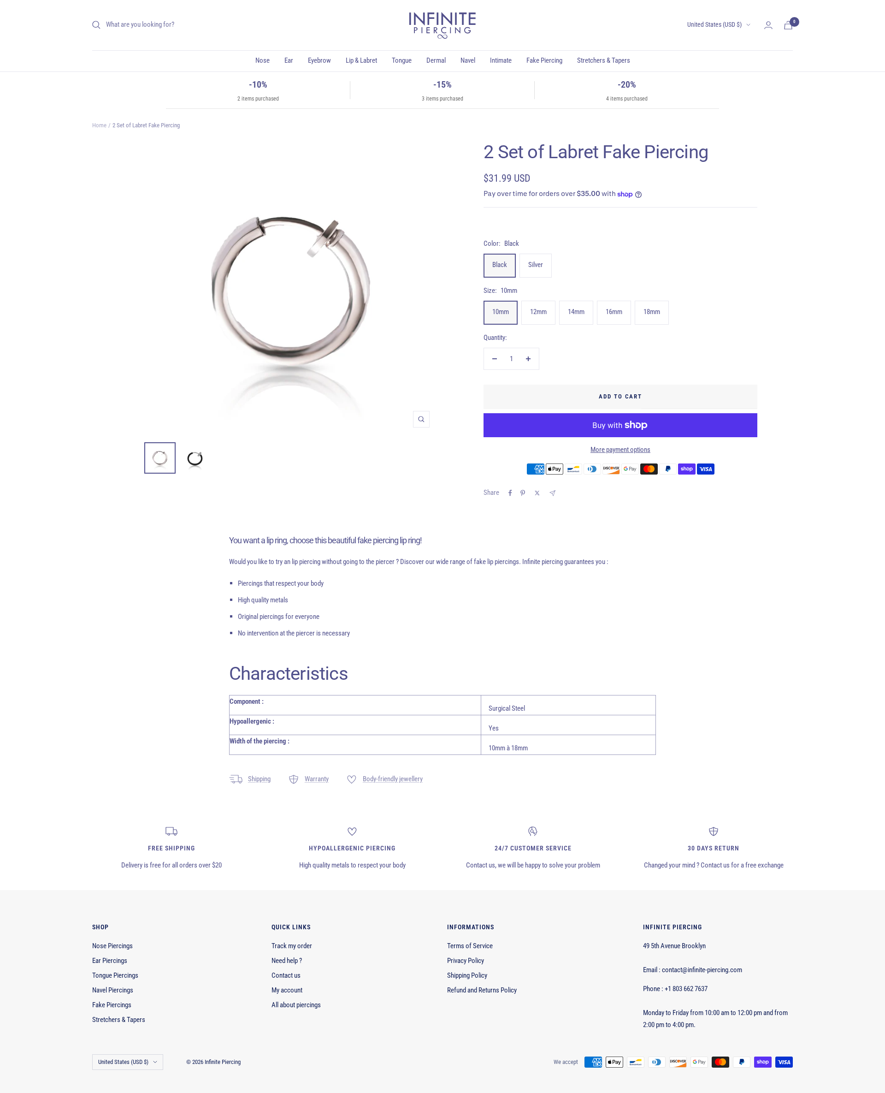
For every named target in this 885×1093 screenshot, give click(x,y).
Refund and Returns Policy (482, 990)
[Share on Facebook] (510, 493)
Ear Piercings (109, 960)
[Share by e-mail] (552, 493)
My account (286, 990)
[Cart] (788, 25)
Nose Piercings (112, 946)
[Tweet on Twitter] (537, 493)
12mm (538, 312)
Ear (288, 60)
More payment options (620, 450)
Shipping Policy (467, 975)
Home (99, 125)
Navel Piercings (112, 990)
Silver (535, 265)
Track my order (291, 946)
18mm (651, 312)
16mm (614, 312)
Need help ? (286, 960)
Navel (467, 60)
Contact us (286, 975)
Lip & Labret (361, 60)
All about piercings (296, 1005)
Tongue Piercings (115, 975)
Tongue (402, 60)
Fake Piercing (544, 60)
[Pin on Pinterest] (522, 493)
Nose (262, 60)
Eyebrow (319, 60)
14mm (576, 312)
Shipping (259, 779)
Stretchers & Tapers (603, 60)
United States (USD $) (714, 24)
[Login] (768, 25)
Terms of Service (470, 946)
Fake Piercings (111, 1005)
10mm (500, 312)
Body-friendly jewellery (393, 779)
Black (499, 265)
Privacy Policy (465, 960)
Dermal (436, 60)
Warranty (317, 779)
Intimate (501, 60)
